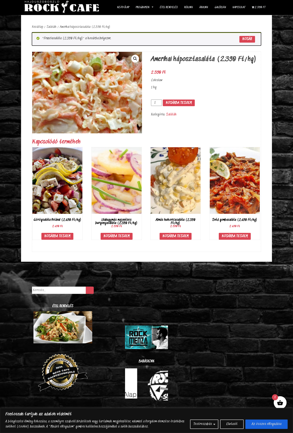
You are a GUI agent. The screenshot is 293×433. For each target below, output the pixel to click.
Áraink (203, 7)
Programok (143, 7)
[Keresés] (90, 290)
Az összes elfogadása (266, 424)
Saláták (51, 27)
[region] (146, 420)
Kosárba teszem (179, 103)
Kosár (247, 39)
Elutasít (231, 424)
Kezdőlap (123, 7)
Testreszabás (202, 424)
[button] (135, 58)
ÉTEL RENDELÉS (169, 7)
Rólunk (188, 7)
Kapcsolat (239, 7)
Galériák (220, 7)
